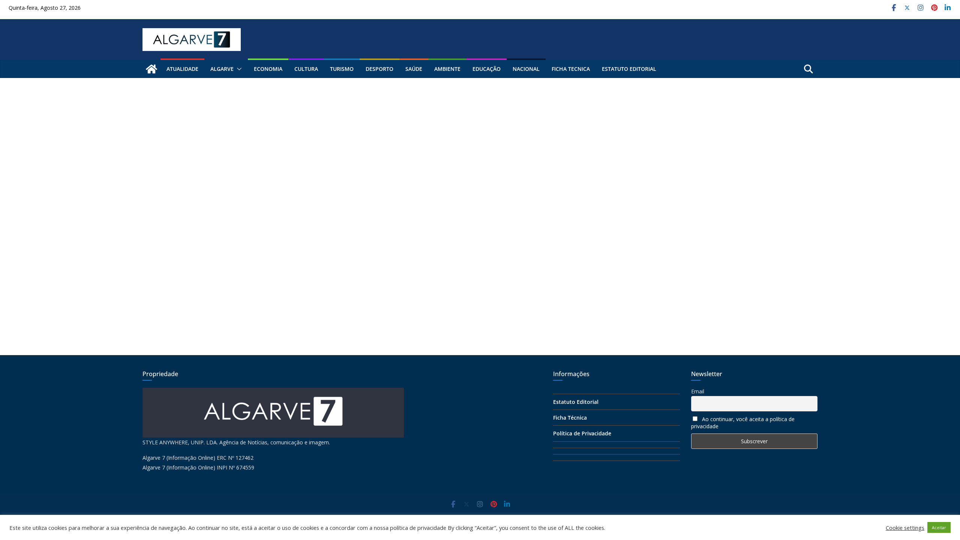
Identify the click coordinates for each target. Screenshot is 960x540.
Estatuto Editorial (629, 68)
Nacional (526, 68)
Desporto (379, 68)
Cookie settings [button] (905, 527)
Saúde (413, 68)
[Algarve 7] (151, 69)
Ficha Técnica (570, 417)
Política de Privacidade (582, 433)
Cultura (306, 68)
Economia (268, 68)
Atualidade (182, 68)
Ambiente (447, 68)
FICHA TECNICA (571, 68)
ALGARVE (222, 68)
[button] (238, 69)
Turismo (342, 68)
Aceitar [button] (939, 527)
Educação (486, 68)
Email (697, 391)
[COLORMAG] (273, 392)
